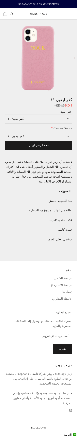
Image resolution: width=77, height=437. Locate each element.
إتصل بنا (67, 291)
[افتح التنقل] (71, 14)
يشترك (63, 349)
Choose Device (61, 128)
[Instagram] (70, 410)
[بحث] (10, 14)
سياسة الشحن (63, 278)
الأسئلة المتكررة (62, 298)
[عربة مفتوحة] (5, 14)
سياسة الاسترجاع (61, 285)
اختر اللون (66, 111)
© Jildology (38, 428)
